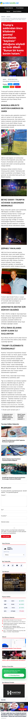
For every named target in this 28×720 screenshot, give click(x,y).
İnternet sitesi (5, 522)
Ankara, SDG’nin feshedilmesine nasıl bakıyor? (14, 621)
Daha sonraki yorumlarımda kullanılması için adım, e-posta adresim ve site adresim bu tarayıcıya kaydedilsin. (13, 531)
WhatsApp (6, 86)
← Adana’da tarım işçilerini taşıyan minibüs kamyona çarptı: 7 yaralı (7, 417)
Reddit (12, 86)
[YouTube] (17, 565)
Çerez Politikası (17, 11)
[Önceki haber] (20, 576)
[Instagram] (12, 565)
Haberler (3, 16)
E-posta (4, 516)
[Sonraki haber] (23, 576)
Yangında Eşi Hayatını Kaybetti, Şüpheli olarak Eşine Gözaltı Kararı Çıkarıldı (14, 624)
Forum (8, 11)
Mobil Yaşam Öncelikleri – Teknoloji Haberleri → (21, 417)
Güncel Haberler (8, 8)
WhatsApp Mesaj (14, 675)
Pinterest (18, 86)
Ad (2, 509)
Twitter (10, 84)
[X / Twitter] (8, 565)
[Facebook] (4, 565)
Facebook (16, 84)
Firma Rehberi (20, 8)
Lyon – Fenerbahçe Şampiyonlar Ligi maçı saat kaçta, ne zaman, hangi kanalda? (14, 631)
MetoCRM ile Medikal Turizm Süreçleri (12, 620)
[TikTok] (21, 565)
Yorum (3, 495)
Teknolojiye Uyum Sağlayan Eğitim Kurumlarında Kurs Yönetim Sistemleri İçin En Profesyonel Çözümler (14, 627)
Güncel (8, 16)
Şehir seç (6, 551)
